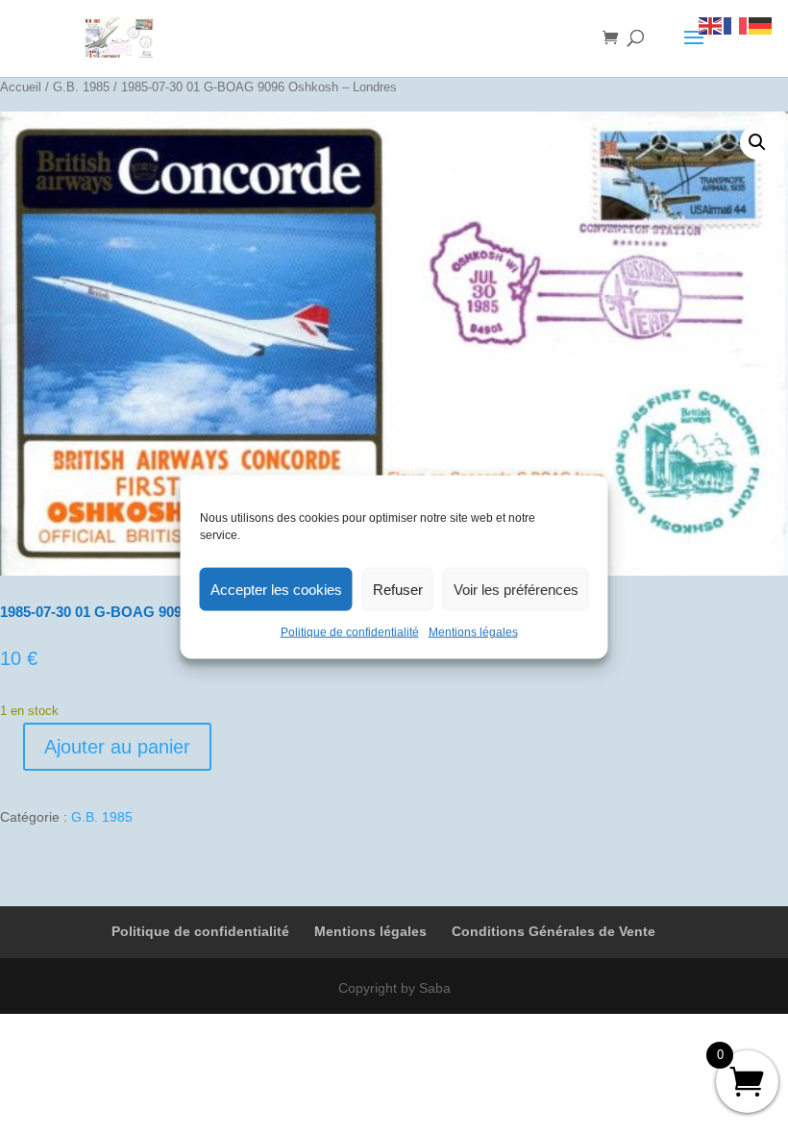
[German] (761, 25)
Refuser (398, 588)
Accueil (20, 87)
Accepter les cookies (276, 588)
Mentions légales (473, 632)
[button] (757, 142)
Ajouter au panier (117, 746)
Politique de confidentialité (350, 632)
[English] (711, 25)
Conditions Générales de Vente (553, 931)
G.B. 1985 (81, 87)
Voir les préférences (516, 588)
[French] (736, 25)
